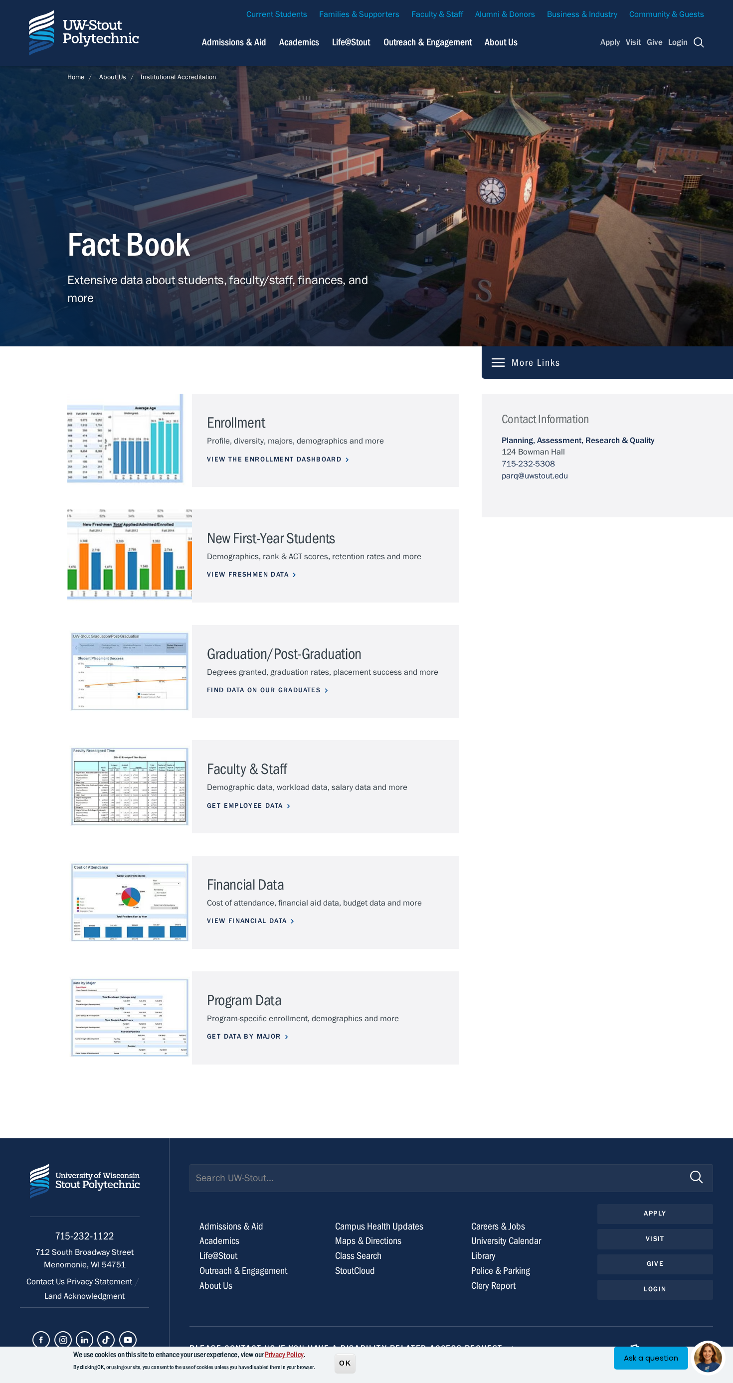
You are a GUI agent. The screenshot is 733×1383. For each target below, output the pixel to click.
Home (75, 77)
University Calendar (506, 1240)
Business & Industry (582, 14)
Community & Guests (666, 14)
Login (678, 42)
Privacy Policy (284, 1354)
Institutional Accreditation (178, 77)
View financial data (247, 921)
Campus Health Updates (379, 1226)
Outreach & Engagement (427, 42)
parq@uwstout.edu (535, 476)
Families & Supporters (359, 14)
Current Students (276, 14)
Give (655, 42)
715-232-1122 (84, 1236)
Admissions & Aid (234, 42)
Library (483, 1255)
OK (345, 1363)
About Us (501, 42)
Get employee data (245, 806)
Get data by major (244, 1037)
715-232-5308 (528, 464)
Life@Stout (351, 42)
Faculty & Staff (437, 14)
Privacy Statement (100, 1282)
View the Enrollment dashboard (274, 459)
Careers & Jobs (498, 1226)
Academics (299, 42)
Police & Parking (500, 1270)
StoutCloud (355, 1270)
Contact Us (46, 1282)
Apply (610, 42)
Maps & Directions (368, 1240)
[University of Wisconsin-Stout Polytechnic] (85, 1190)
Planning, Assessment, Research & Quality (578, 441)
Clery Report (493, 1285)
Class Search (358, 1255)
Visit (633, 42)
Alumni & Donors (505, 14)
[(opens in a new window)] (41, 1340)
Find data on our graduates (264, 690)
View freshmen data (248, 575)
